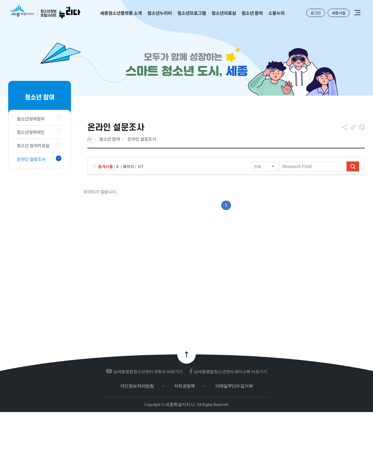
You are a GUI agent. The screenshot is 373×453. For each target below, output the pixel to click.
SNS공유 (344, 127)
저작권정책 (184, 386)
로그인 (315, 13)
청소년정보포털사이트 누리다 (45, 11)
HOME (89, 139)
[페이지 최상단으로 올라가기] (186, 354)
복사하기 (353, 127)
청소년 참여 (109, 139)
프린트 (362, 127)
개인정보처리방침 (137, 386)
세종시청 (338, 13)
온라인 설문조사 (141, 139)
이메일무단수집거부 (234, 386)
